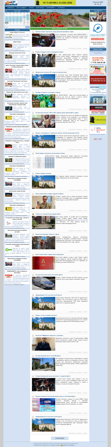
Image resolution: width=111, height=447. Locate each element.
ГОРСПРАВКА (50, 7)
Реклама (17, 30)
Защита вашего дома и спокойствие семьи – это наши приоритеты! (21, 109)
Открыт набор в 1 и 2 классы (17, 32)
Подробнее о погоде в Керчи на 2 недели (100, 51)
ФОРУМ (31, 7)
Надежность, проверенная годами (17, 156)
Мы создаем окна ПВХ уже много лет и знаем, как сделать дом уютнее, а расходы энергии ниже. (21, 160)
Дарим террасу (17, 41)
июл (6, 11)
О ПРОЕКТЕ (61, 7)
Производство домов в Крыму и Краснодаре (17, 126)
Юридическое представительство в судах (17, 92)
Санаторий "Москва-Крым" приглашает (17, 81)
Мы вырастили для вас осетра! (17, 52)
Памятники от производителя (17, 114)
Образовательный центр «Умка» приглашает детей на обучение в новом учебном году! (21, 36)
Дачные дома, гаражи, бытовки (17, 191)
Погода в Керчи (98, 53)
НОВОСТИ (10, 7)
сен (28, 11)
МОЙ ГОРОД (39, 7)
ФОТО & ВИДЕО (21, 7)
